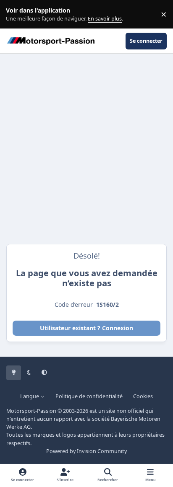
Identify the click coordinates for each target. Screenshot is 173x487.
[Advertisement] (86, 148)
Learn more (16, 14)
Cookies (143, 396)
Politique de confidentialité (89, 396)
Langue (30, 396)
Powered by (86, 451)
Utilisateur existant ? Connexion (86, 328)
